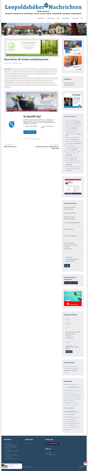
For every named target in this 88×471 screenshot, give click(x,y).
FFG (69, 394)
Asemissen (67, 384)
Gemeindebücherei (67, 396)
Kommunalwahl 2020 (74, 405)
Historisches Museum (75, 403)
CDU (65, 390)
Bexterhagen (66, 387)
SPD (77, 421)
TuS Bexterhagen (72, 425)
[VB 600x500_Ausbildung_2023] (73, 70)
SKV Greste (73, 421)
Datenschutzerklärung (11, 447)
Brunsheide (78, 387)
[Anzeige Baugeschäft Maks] (73, 194)
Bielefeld (72, 387)
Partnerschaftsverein (67, 421)
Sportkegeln (66, 423)
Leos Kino (66, 414)
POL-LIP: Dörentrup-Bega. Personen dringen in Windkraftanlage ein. (72, 131)
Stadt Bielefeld (65, 18)
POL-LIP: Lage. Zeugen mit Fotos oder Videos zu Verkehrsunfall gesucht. (73, 126)
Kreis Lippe (75, 18)
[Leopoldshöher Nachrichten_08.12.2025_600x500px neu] (73, 107)
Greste (79, 396)
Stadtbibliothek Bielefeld (73, 423)
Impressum (8, 449)
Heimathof (72, 400)
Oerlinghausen (72, 419)
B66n (58, 18)
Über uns (49, 452)
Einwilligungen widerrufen (12, 458)
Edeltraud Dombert (17, 63)
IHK (67, 405)
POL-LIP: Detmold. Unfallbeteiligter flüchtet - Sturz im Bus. (73, 147)
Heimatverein (67, 403)
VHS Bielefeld (73, 427)
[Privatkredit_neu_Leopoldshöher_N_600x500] (73, 305)
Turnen (67, 425)
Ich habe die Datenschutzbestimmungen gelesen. (72, 347)
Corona (68, 390)
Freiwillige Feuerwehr (76, 394)
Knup (69, 405)
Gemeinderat (74, 396)
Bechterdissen (75, 384)
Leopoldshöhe (40, 18)
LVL (74, 417)
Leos (78, 411)
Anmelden (28, 443)
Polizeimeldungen (70, 116)
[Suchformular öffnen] (82, 18)
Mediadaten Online (51, 454)
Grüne (67, 400)
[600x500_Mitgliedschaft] (73, 54)
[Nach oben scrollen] (85, 468)
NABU (76, 417)
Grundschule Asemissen (69, 398)
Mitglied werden (51, 18)
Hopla (65, 405)
